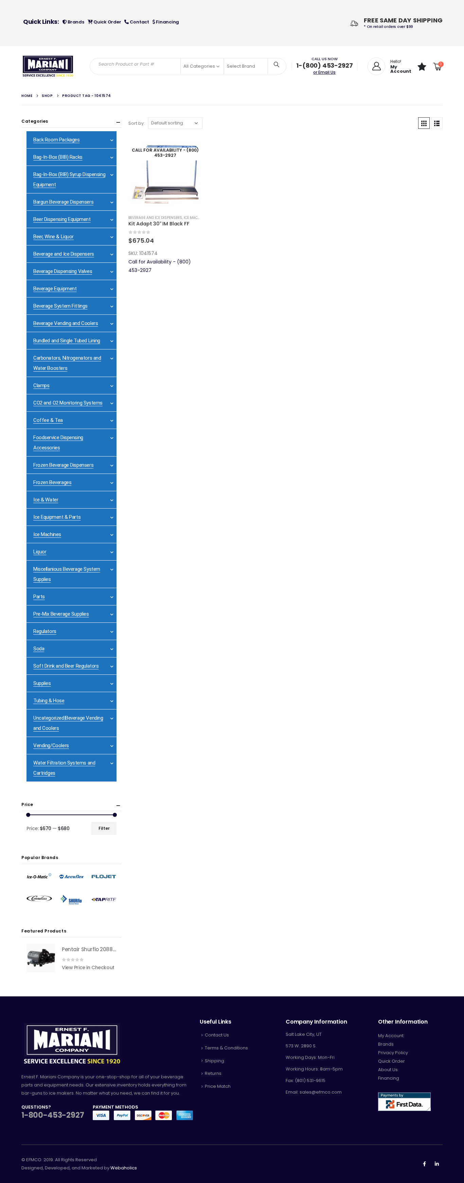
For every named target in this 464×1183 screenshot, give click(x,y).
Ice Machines (47, 534)
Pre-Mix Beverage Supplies (61, 614)
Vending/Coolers (51, 745)
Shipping (214, 1061)
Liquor (39, 552)
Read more (190, 147)
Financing (167, 22)
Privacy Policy (393, 1052)
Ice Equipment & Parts (57, 517)
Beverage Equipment (54, 289)
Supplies (42, 683)
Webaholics (123, 1168)
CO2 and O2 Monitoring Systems (68, 403)
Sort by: (136, 123)
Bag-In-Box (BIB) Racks (58, 157)
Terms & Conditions (226, 1048)
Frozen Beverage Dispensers (63, 465)
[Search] (276, 64)
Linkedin (437, 1164)
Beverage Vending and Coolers (65, 323)
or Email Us (324, 72)
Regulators (44, 631)
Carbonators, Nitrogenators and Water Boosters (67, 363)
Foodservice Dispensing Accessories (58, 442)
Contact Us (217, 1035)
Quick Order (106, 22)
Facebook (424, 1164)
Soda (38, 649)
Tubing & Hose (49, 701)
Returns (213, 1073)
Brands (75, 22)
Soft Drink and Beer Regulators (66, 666)
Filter (104, 828)
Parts (39, 597)
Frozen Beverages (52, 482)
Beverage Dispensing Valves (62, 271)
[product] (40, 958)
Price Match (218, 1086)
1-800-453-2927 (52, 1115)
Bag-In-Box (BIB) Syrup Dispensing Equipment (69, 179)
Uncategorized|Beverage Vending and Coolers (68, 723)
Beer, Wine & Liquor (53, 237)
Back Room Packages (56, 140)
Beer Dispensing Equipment (62, 219)
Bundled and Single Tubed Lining (66, 341)
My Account (391, 1035)
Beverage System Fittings (60, 306)
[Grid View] (424, 123)
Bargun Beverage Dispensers (63, 202)
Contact (139, 22)
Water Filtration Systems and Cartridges (64, 768)
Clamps (41, 385)
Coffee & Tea (48, 420)
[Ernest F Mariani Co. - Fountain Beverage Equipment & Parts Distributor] (48, 66)
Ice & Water (45, 500)
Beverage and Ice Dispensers (155, 217)
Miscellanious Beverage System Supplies (66, 574)
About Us (388, 1069)
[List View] (437, 123)
